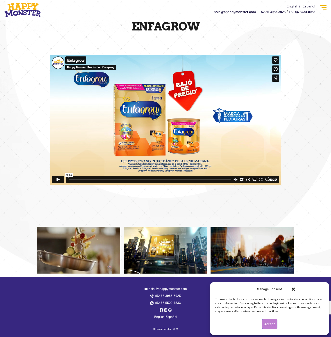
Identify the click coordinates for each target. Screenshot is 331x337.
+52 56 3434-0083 (302, 12)
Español (308, 6)
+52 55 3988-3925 (272, 12)
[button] (293, 289)
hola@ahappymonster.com (235, 12)
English (159, 316)
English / (293, 6)
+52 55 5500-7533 (167, 302)
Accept (269, 324)
